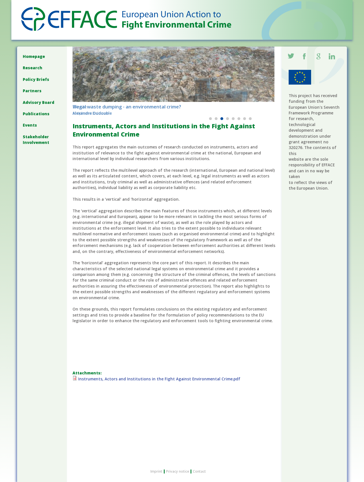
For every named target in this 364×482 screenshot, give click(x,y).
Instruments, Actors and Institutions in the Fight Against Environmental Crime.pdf (159, 379)
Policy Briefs (36, 79)
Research (32, 67)
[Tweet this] (291, 56)
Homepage (34, 56)
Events (30, 125)
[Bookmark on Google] (318, 56)
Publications (36, 113)
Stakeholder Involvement (36, 139)
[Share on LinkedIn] (332, 56)
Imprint (156, 471)
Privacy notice (177, 471)
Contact (199, 471)
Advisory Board (38, 102)
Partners (32, 90)
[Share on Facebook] (304, 56)
